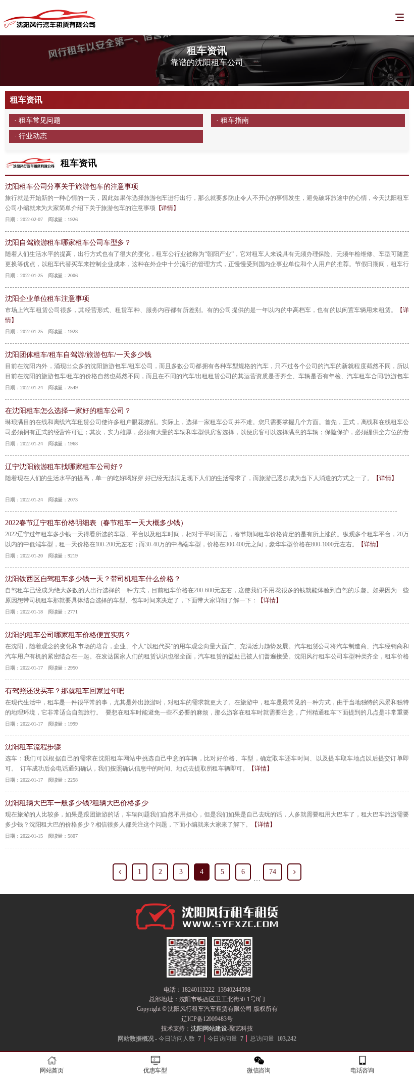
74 (272, 872)
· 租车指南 (232, 120)
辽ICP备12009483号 (207, 1018)
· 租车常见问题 (37, 120)
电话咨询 (362, 1070)
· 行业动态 (30, 136)
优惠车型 (155, 1070)
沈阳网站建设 (209, 1028)
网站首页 (52, 1070)
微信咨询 (259, 1070)
